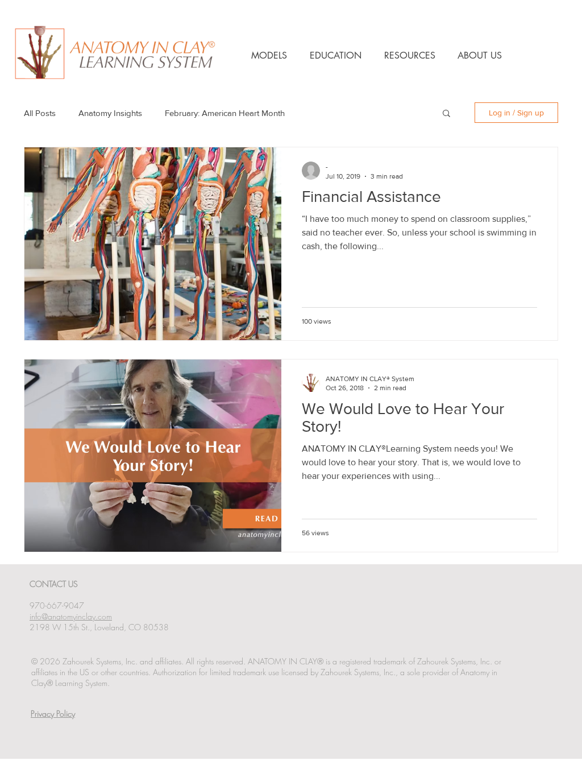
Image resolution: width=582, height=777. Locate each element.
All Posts (40, 113)
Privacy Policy (53, 713)
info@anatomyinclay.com (71, 616)
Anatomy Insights (110, 113)
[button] (446, 114)
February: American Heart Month (225, 113)
